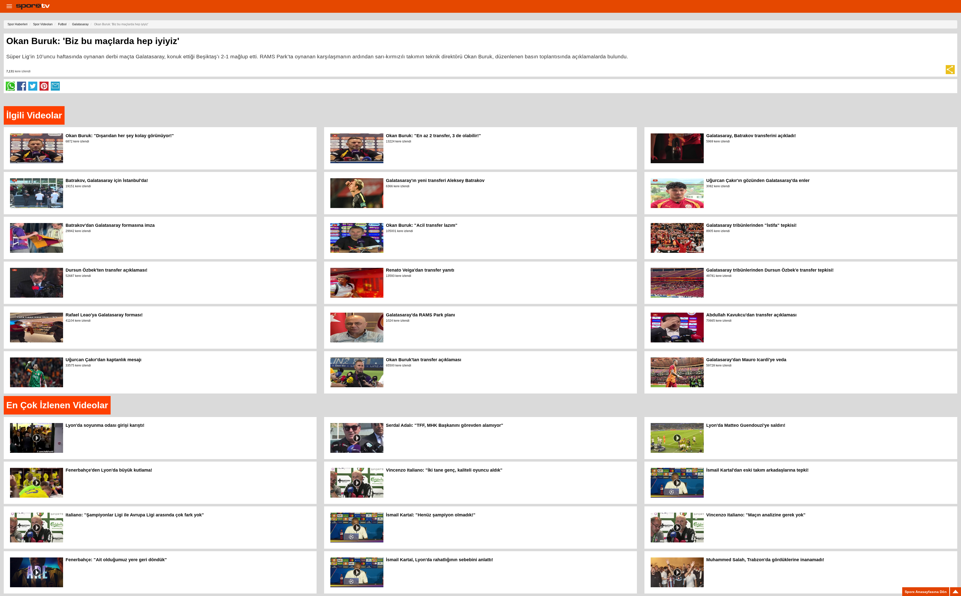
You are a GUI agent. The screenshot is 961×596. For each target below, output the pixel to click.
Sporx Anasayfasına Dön (926, 592)
